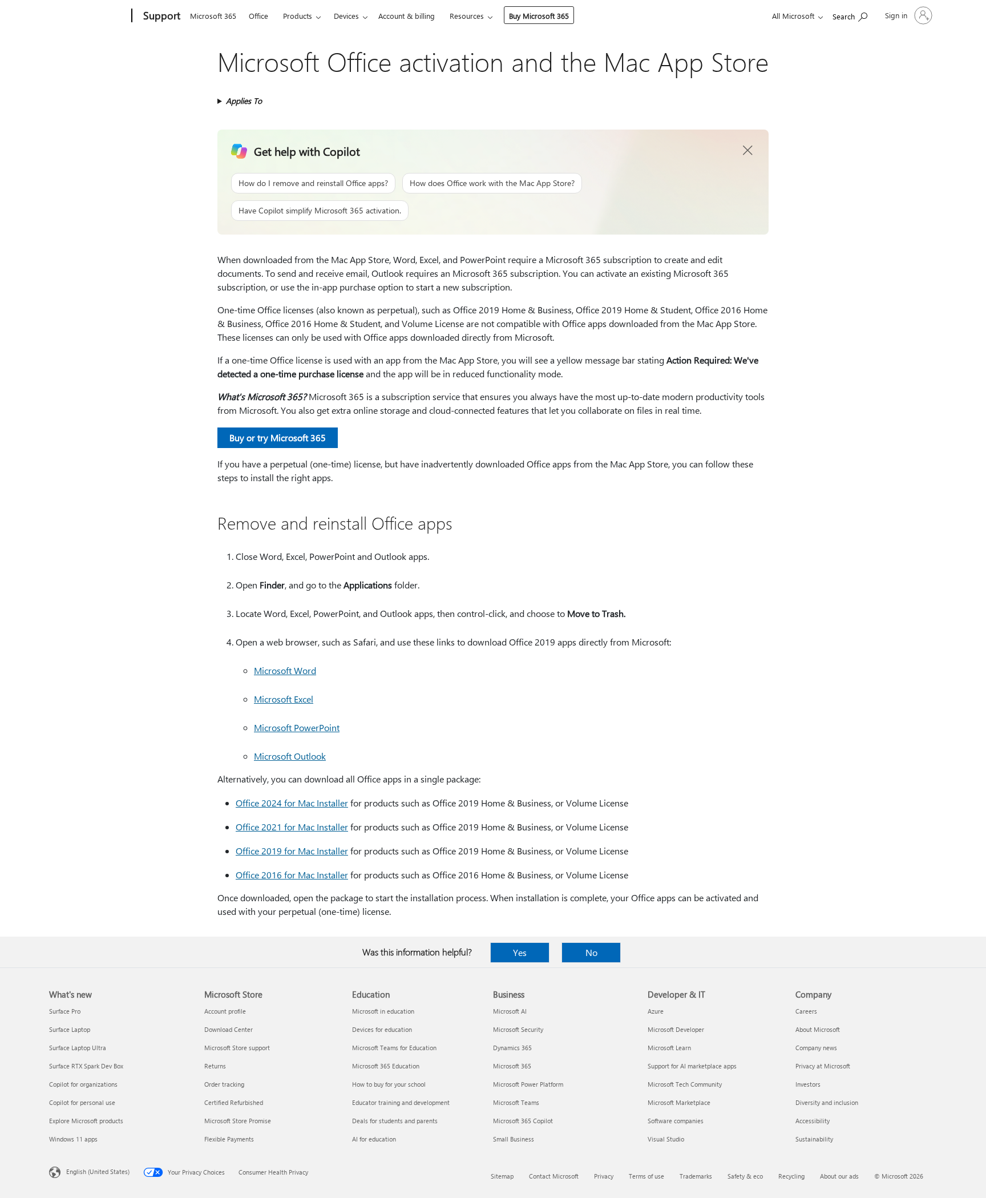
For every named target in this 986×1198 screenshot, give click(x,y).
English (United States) (98, 1171)
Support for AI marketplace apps (692, 1066)
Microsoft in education (383, 1011)
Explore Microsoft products (86, 1120)
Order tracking (224, 1084)
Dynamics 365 (512, 1047)
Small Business (513, 1139)
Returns (215, 1066)
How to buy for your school (389, 1084)
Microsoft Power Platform (528, 1084)
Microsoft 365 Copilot (523, 1120)
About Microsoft (817, 1029)
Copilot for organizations (83, 1084)
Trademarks (696, 1176)
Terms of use (646, 1176)
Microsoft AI (510, 1011)
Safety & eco (745, 1176)
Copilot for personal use (82, 1102)
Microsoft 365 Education (385, 1066)
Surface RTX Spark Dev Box (86, 1066)
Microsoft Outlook (290, 756)
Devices (346, 16)
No (591, 952)
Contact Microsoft (554, 1176)
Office (258, 16)
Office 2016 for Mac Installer (292, 875)
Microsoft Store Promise (237, 1120)
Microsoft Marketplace (679, 1102)
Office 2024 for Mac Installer (292, 803)
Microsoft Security (518, 1029)
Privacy (603, 1176)
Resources (467, 16)
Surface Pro (64, 1011)
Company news (816, 1047)
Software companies (676, 1120)
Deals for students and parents (395, 1120)
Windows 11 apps (73, 1139)
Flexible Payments (229, 1139)
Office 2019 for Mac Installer (292, 851)
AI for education (374, 1139)
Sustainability (814, 1139)
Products (297, 16)
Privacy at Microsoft (822, 1066)
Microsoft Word (285, 670)
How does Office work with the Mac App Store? (492, 183)
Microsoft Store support (237, 1047)
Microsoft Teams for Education (394, 1047)
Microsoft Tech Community (685, 1084)
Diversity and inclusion (826, 1102)
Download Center (228, 1029)
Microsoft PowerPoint (297, 727)
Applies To (244, 100)
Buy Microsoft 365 (539, 16)
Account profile (225, 1011)
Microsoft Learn (669, 1047)
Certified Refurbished (233, 1102)
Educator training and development (401, 1102)
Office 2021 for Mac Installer (292, 827)
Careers (806, 1011)
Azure (656, 1011)
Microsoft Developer (676, 1029)
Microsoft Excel (283, 699)
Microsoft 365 (213, 16)
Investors (808, 1084)
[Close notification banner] (748, 151)
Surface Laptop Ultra (77, 1047)
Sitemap (502, 1176)
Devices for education (382, 1029)
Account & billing (406, 16)
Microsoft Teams (516, 1102)
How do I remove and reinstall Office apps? (313, 183)
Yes (520, 952)
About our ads (839, 1176)
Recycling (791, 1176)
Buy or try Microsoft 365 (277, 437)
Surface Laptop (69, 1029)
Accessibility (812, 1120)
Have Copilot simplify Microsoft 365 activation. (320, 210)
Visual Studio (666, 1139)
